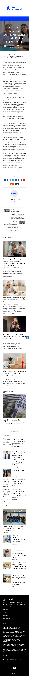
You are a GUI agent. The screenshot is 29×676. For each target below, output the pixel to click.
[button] (11, 431)
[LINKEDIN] (17, 180)
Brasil (14, 24)
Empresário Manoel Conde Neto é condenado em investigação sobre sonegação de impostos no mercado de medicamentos (11, 226)
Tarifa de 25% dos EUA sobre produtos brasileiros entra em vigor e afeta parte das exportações (14, 422)
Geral (4, 620)
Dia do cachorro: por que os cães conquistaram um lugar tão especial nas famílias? (19, 553)
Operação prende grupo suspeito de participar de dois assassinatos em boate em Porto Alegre (19, 493)
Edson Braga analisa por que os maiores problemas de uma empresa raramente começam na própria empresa (14, 262)
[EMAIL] (17, 184)
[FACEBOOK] (6, 180)
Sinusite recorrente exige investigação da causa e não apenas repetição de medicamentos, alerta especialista (19, 579)
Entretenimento (7, 618)
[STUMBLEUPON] (12, 184)
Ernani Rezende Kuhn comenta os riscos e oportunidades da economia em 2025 (14, 373)
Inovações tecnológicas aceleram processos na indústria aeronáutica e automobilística (18, 540)
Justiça (4, 623)
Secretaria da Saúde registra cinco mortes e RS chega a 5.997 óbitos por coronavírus (19, 443)
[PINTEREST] (23, 180)
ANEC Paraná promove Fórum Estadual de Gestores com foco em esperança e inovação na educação (19, 566)
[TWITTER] (12, 180)
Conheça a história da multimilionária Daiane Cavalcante (19, 472)
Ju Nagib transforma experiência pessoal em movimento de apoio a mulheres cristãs (14, 336)
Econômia (5, 615)
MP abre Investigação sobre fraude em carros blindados (19, 481)
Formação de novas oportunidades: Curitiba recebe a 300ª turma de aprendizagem (14, 528)
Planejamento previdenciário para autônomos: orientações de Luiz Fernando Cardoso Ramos (14, 300)
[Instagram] (14, 668)
